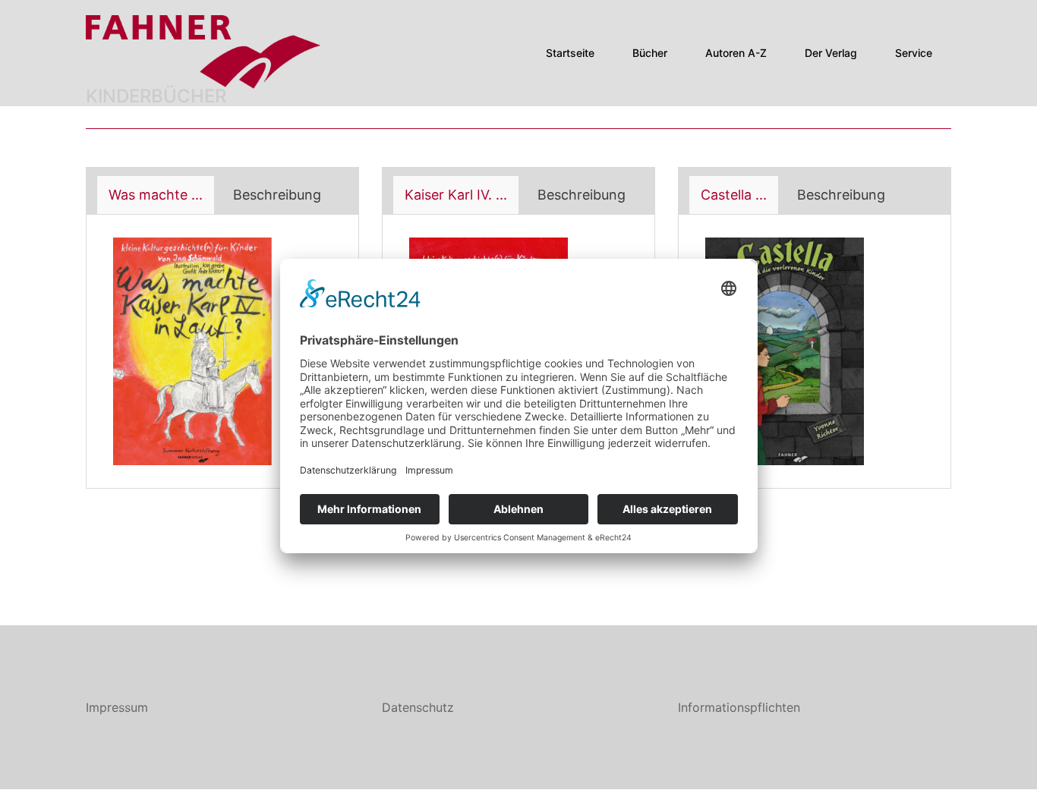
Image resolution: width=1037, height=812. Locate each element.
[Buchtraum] (204, 51)
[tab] (155, 195)
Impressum (117, 707)
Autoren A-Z (736, 52)
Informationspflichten (739, 707)
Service (913, 52)
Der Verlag (831, 52)
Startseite (570, 52)
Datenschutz (418, 707)
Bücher (649, 52)
